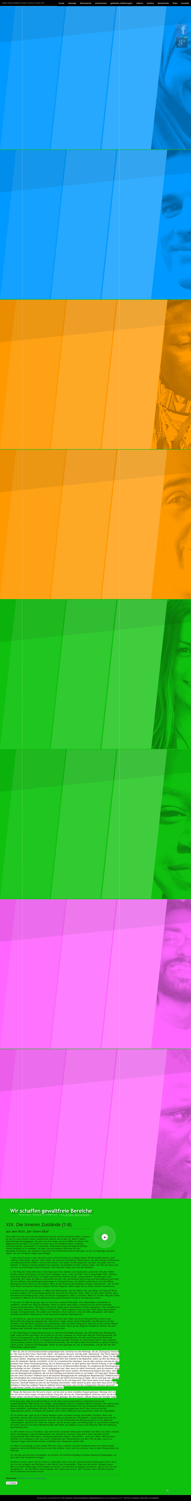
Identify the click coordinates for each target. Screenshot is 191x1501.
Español (10, 3)
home (61, 3)
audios (150, 3)
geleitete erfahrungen (122, 3)
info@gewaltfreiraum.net (96, 1498)
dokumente (85, 3)
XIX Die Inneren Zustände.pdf (31, 1478)
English (4, 3)
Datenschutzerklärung (80, 1498)
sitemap (72, 3)
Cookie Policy (144, 1498)
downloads (163, 3)
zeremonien (101, 3)
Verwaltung (135, 1498)
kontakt (185, 3)
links (175, 3)
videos (139, 3)
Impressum (69, 1498)
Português (23, 3)
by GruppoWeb (154, 1498)
